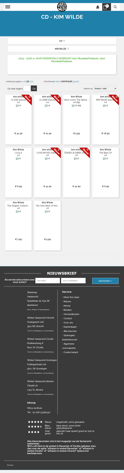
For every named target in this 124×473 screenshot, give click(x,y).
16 (25, 81)
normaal (67, 81)
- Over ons (67, 322)
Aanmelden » (105, 281)
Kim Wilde (61, 49)
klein (58, 81)
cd (61, 41)
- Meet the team (70, 297)
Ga (34, 88)
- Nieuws (66, 301)
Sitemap (10, 465)
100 (31, 81)
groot (75, 81)
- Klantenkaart (69, 327)
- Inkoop (66, 305)
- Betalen (67, 310)
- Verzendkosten (70, 314)
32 (28, 81)
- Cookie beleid (70, 352)
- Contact (67, 318)
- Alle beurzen (69, 331)
